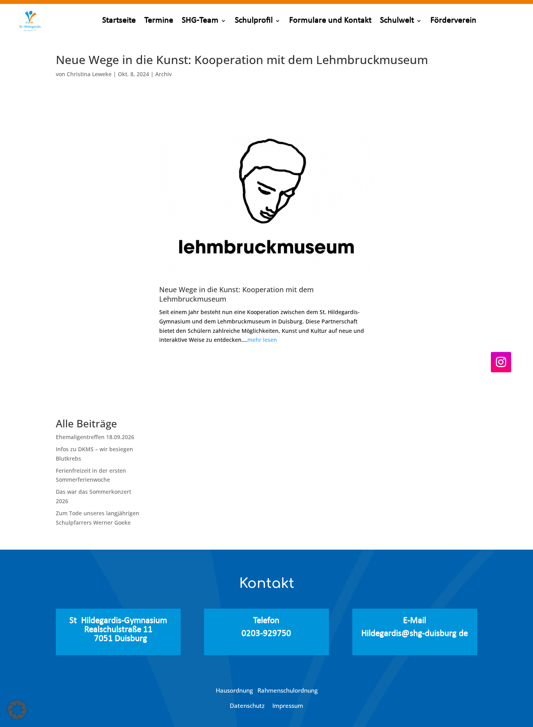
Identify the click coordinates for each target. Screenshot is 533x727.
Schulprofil (254, 20)
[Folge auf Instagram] (501, 362)
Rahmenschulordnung (288, 690)
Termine (158, 20)
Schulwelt (397, 20)
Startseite (119, 20)
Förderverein (453, 20)
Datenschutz (248, 705)
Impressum (287, 705)
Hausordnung (237, 690)
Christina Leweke (89, 74)
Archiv (163, 74)
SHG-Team (200, 20)
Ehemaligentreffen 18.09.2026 (95, 437)
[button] (17, 710)
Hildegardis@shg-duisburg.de (414, 633)
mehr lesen (262, 339)
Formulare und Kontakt (330, 20)
